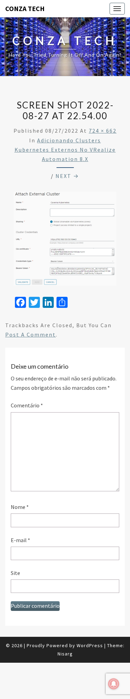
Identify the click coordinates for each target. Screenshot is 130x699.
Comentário (27, 405)
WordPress (90, 645)
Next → (67, 175)
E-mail (20, 540)
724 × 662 (102, 130)
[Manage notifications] (113, 683)
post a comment (30, 334)
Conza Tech (25, 8)
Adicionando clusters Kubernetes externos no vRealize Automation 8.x (65, 149)
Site (15, 572)
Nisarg (65, 654)
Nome (20, 506)
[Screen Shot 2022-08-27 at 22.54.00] (65, 240)
